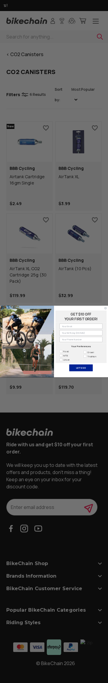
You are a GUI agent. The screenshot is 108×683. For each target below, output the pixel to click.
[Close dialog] (105, 308)
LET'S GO (81, 367)
